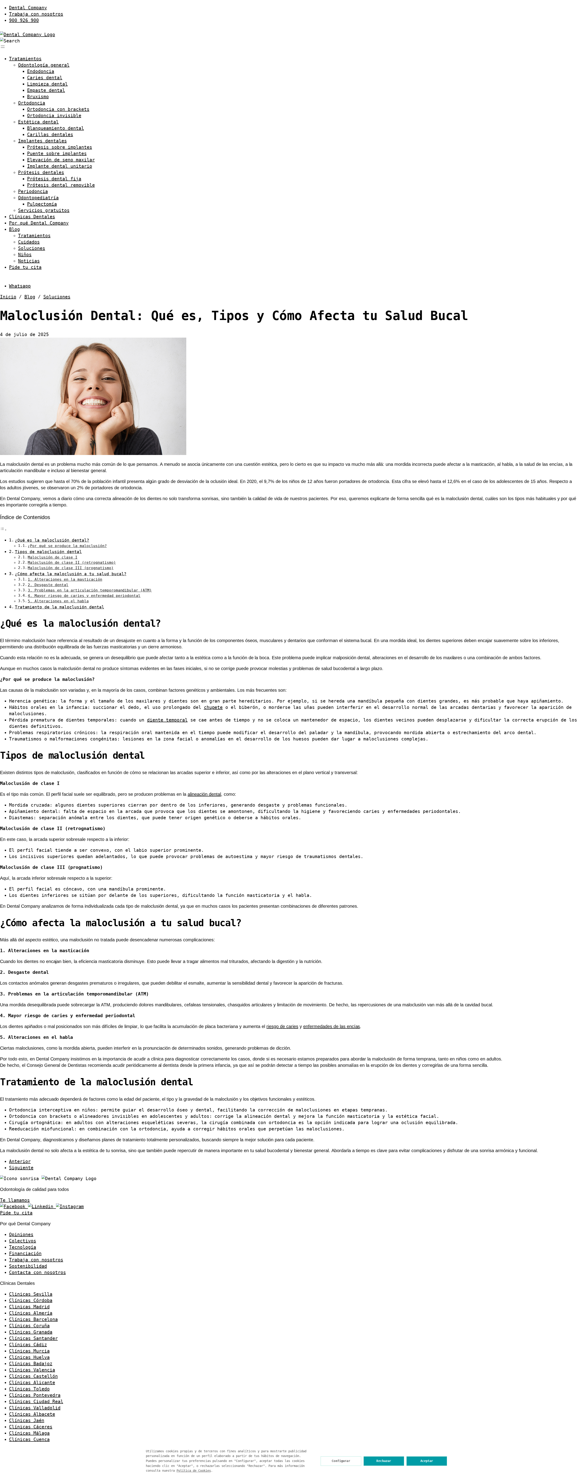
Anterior (20, 1161)
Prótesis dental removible (61, 185)
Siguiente (21, 1167)
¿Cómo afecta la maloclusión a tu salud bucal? (70, 573)
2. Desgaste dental (48, 585)
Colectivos (22, 1241)
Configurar (341, 1461)
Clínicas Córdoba (30, 1300)
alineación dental (204, 794)
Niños (25, 254)
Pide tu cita (25, 267)
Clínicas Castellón (33, 1376)
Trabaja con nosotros (36, 14)
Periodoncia (33, 191)
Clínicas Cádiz (28, 1344)
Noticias (29, 261)
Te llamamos (15, 1200)
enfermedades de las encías (331, 1026)
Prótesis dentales (41, 172)
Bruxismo (38, 96)
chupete (213, 707)
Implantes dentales (42, 141)
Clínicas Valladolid (35, 1408)
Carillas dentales (50, 134)
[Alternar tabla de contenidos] (3, 529)
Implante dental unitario (59, 166)
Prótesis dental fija (54, 178)
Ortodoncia (31, 103)
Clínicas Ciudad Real (36, 1401)
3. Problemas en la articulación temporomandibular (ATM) (90, 590)
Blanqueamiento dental (55, 128)
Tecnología (22, 1247)
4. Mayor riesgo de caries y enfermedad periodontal (84, 596)
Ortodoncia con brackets (58, 109)
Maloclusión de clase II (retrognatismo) (72, 562)
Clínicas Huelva (29, 1357)
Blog (14, 229)
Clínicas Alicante (32, 1382)
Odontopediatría (38, 197)
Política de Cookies (194, 1470)
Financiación (25, 1253)
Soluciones (31, 248)
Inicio (8, 296)
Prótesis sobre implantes (59, 147)
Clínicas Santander (33, 1338)
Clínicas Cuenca (29, 1439)
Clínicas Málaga (29, 1433)
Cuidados (29, 242)
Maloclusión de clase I (52, 557)
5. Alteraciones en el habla (58, 601)
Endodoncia (40, 71)
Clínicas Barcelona (33, 1319)
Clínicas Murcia (29, 1351)
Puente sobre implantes (57, 153)
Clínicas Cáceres (30, 1426)
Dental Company (28, 7)
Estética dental (38, 122)
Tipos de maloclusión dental (48, 551)
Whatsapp (20, 286)
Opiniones (21, 1234)
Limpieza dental (47, 84)
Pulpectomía (42, 204)
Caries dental (44, 77)
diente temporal (167, 720)
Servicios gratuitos (44, 210)
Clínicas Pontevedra (35, 1395)
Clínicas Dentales (32, 216)
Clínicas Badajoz (30, 1363)
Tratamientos (25, 58)
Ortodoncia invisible (54, 115)
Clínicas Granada (30, 1332)
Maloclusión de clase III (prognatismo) (70, 568)
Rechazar (383, 1461)
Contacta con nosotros (37, 1272)
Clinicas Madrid (29, 1306)
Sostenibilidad (28, 1266)
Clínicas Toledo (29, 1389)
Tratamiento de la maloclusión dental (59, 607)
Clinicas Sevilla (30, 1294)
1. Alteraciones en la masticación (65, 579)
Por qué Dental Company (39, 223)
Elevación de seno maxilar (61, 159)
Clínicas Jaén (26, 1420)
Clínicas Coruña (29, 1325)
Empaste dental (46, 90)
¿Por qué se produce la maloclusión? (67, 546)
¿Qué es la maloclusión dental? (52, 540)
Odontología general (44, 65)
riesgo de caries (282, 1026)
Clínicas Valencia (32, 1370)
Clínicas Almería (30, 1313)
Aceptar (426, 1461)
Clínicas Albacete (32, 1414)
